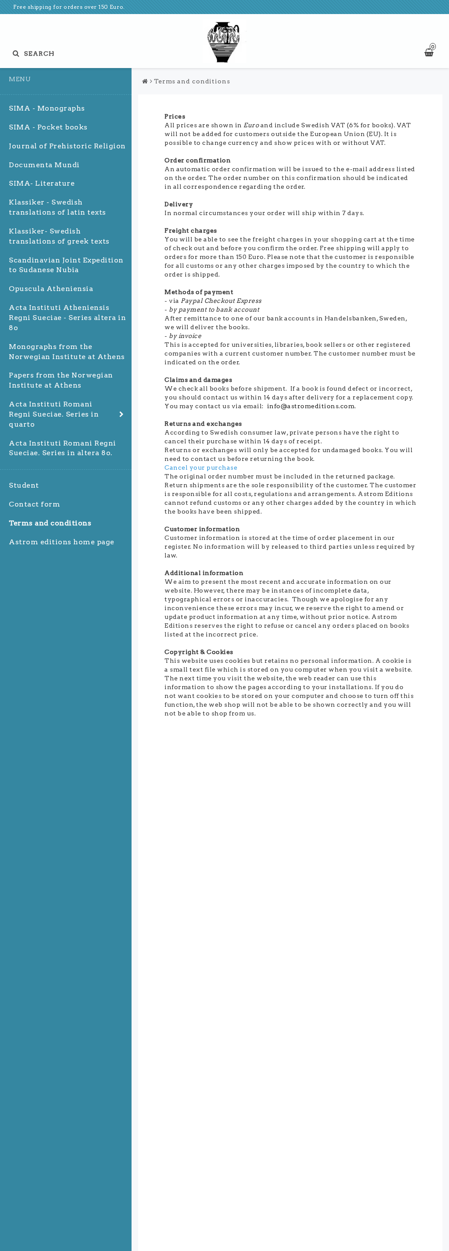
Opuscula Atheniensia (51, 288)
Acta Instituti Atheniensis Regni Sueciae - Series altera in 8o (67, 317)
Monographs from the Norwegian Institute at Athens (67, 351)
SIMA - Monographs (47, 108)
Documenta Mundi (44, 165)
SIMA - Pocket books (48, 127)
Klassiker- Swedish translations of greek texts (59, 236)
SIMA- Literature (42, 183)
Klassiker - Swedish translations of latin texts (57, 207)
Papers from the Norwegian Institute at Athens (61, 380)
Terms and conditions (50, 523)
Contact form (34, 504)
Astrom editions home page (61, 542)
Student (24, 485)
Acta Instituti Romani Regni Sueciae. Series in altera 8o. (62, 448)
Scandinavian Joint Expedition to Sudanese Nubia (66, 265)
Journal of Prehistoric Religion (67, 146)
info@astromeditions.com (311, 406)
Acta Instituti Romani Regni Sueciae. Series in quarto (54, 414)
